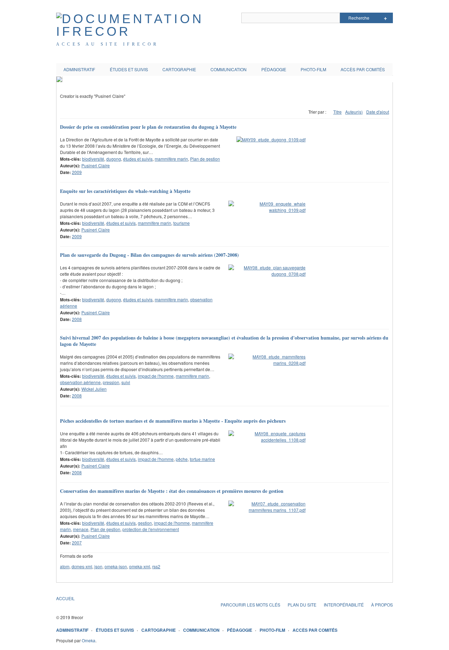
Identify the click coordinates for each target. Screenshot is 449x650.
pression (111, 382)
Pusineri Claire (95, 165)
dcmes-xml (82, 566)
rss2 (156, 566)
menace (80, 529)
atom (64, 566)
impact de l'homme (156, 376)
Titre (337, 112)
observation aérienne (80, 382)
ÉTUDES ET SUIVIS (129, 69)
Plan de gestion (205, 159)
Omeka (88, 640)
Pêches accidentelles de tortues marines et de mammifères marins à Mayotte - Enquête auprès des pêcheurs (173, 420)
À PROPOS (382, 605)
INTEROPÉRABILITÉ (344, 605)
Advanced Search (385, 18)
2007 (77, 542)
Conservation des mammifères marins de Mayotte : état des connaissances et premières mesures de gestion (171, 491)
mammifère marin (171, 159)
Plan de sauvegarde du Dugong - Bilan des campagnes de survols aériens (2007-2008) (149, 255)
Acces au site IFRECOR (107, 44)
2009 (77, 172)
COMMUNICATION (228, 69)
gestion (145, 523)
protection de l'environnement (150, 529)
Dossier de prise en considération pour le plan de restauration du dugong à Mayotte (148, 126)
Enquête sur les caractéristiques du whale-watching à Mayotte (125, 191)
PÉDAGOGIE (273, 69)
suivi (125, 382)
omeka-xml (139, 566)
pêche (182, 459)
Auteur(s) (354, 112)
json (98, 566)
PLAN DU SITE (302, 605)
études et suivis (138, 159)
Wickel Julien (94, 389)
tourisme (181, 223)
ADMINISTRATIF (79, 69)
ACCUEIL (65, 598)
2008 (77, 319)
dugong (113, 159)
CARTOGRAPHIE (179, 69)
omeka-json (116, 566)
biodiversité (93, 159)
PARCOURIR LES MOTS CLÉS (250, 605)
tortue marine (202, 459)
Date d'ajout (377, 112)
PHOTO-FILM (313, 69)
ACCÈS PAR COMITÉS (363, 69)
